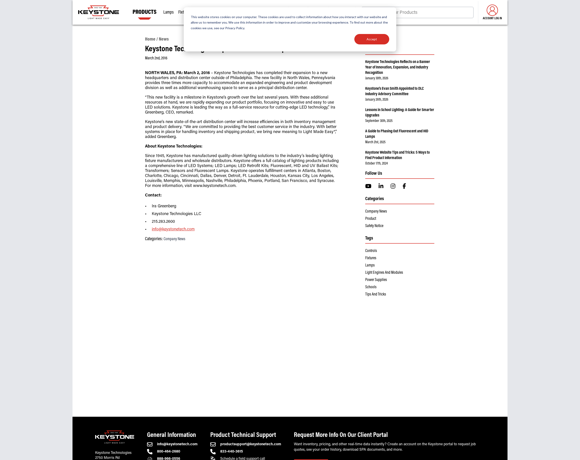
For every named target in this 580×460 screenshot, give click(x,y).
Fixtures (370, 258)
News (164, 39)
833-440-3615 (231, 451)
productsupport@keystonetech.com (250, 444)
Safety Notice (374, 226)
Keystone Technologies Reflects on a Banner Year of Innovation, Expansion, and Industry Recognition (397, 67)
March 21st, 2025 (375, 142)
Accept (372, 39)
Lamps (370, 266)
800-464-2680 (168, 451)
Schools (371, 287)
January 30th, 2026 (376, 78)
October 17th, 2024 (376, 163)
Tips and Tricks (375, 295)
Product (370, 219)
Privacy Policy (234, 28)
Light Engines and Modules (384, 273)
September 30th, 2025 (379, 121)
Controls (371, 251)
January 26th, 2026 (376, 100)
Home (150, 39)
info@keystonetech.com (173, 230)
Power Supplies (376, 280)
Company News (174, 239)
